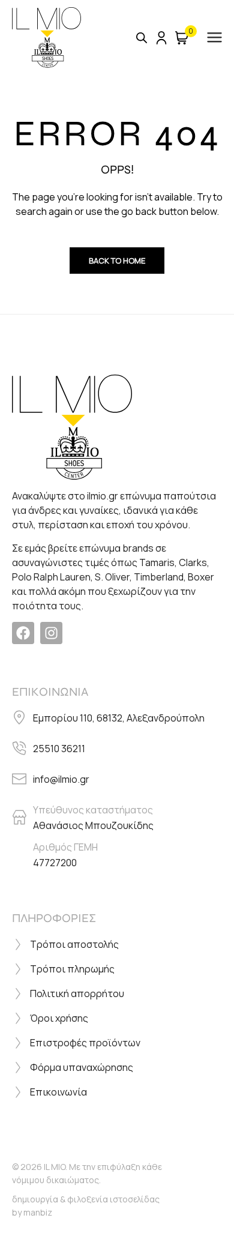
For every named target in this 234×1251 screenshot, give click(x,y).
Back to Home (117, 260)
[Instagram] (51, 633)
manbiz (37, 1212)
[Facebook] (23, 633)
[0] (181, 37)
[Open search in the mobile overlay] (142, 37)
